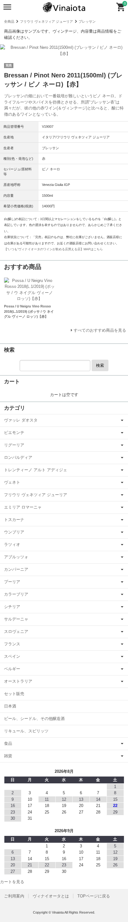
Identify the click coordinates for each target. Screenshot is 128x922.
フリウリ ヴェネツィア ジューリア (46, 21)
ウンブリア (14, 532)
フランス (12, 644)
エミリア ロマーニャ (23, 507)
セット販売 (14, 693)
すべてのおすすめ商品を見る (100, 330)
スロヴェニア (16, 631)
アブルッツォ (16, 557)
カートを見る (12, 881)
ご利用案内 (14, 896)
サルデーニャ (16, 619)
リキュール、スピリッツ (26, 731)
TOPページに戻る (93, 896)
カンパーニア (16, 569)
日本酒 (10, 706)
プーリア (12, 581)
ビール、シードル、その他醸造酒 (34, 718)
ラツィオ (12, 544)
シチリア (12, 606)
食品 (8, 743)
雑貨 (8, 756)
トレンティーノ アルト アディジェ (35, 470)
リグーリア (14, 445)
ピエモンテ (14, 432)
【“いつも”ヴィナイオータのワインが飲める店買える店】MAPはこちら (53, 249)
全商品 (9, 21)
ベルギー (12, 668)
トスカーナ (14, 519)
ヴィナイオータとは (51, 896)
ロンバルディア (18, 457)
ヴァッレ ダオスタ (21, 420)
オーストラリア (18, 681)
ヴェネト (12, 482)
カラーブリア (16, 594)
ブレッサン (87, 21)
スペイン (12, 656)
